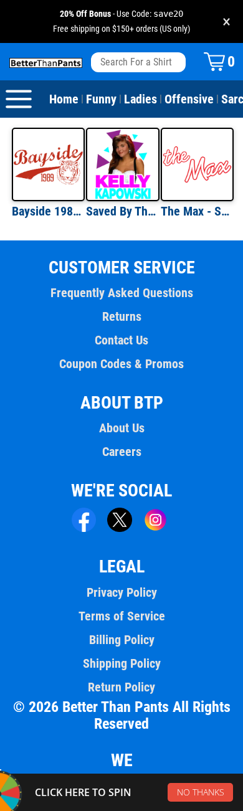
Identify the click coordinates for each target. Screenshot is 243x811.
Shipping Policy (122, 663)
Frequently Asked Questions (121, 292)
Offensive (189, 99)
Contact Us (121, 340)
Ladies (140, 99)
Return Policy (121, 687)
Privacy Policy (122, 592)
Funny (101, 99)
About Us (122, 427)
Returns (121, 316)
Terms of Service (122, 616)
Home (64, 99)
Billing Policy (122, 639)
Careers (121, 451)
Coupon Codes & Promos (121, 363)
